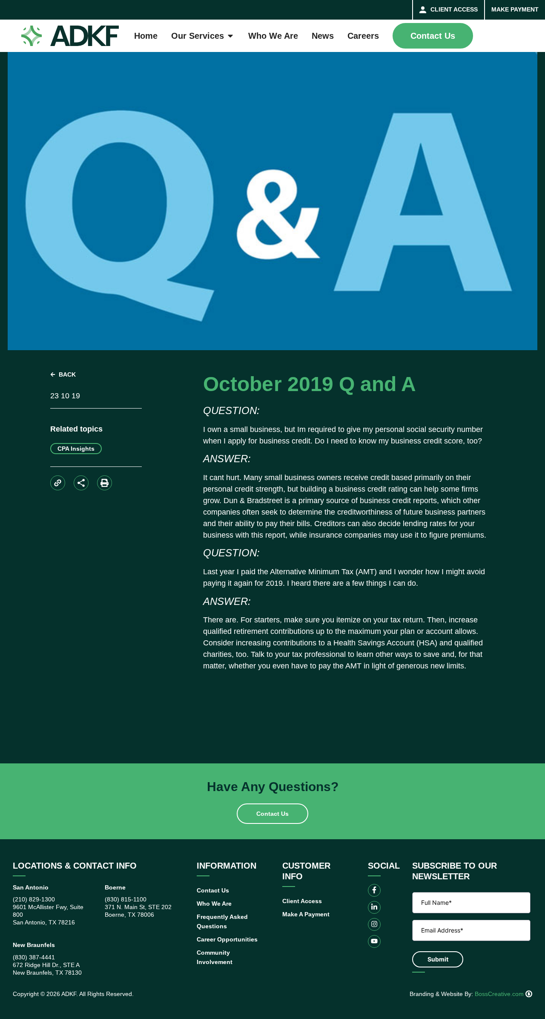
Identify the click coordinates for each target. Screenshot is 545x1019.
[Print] (104, 482)
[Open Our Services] (230, 35)
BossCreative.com (500, 993)
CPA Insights (76, 448)
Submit (437, 959)
